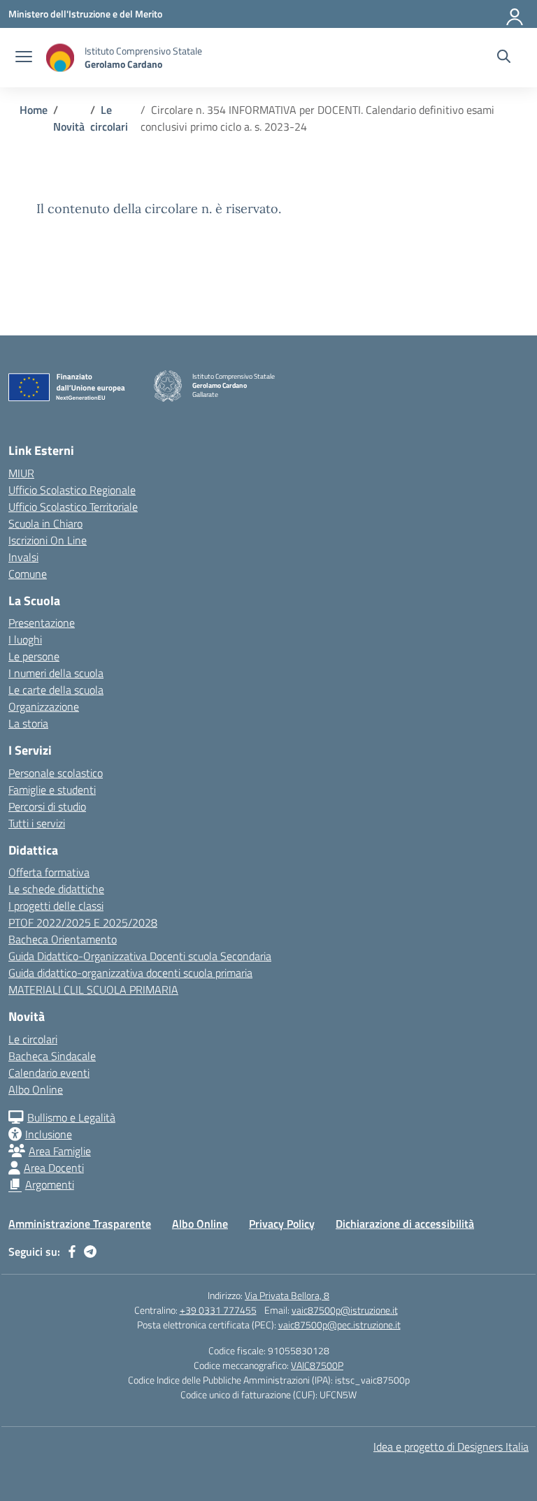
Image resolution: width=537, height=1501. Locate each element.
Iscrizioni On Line (47, 540)
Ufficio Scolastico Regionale (72, 489)
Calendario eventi (49, 1072)
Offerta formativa (49, 872)
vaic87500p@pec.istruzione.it (339, 1324)
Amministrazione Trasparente (79, 1223)
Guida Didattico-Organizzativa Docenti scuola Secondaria (139, 956)
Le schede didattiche (56, 888)
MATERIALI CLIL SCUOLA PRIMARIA (93, 989)
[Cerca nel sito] (504, 58)
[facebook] (72, 1251)
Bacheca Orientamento (62, 939)
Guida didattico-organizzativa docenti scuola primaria (130, 972)
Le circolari (32, 1039)
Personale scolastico (55, 772)
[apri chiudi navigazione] (23, 58)
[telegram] (90, 1251)
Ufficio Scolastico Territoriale (73, 506)
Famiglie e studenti (52, 789)
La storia (28, 723)
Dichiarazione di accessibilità (405, 1223)
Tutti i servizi (36, 823)
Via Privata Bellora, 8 (287, 1295)
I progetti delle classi (55, 905)
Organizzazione (43, 706)
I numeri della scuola (55, 673)
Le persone (33, 656)
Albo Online (35, 1089)
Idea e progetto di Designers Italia (451, 1446)
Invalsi (23, 557)
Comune (27, 573)
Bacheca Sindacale (52, 1055)
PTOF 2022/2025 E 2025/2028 (82, 922)
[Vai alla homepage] (60, 57)
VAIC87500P (317, 1365)
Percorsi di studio (47, 806)
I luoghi (25, 639)
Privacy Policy (282, 1223)
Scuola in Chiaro (45, 523)
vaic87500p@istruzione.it (345, 1310)
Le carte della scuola (55, 689)
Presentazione (41, 622)
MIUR (21, 473)
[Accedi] (515, 14)
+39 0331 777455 (218, 1310)
